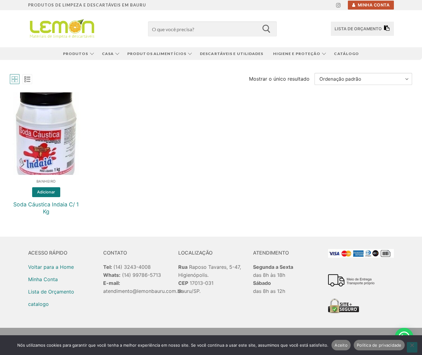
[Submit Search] (266, 29)
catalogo (38, 304)
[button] (46, 192)
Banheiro (46, 181)
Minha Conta (373, 4)
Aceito (341, 345)
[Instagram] (338, 5)
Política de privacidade (379, 345)
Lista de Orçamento (51, 292)
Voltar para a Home (51, 267)
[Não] (412, 347)
